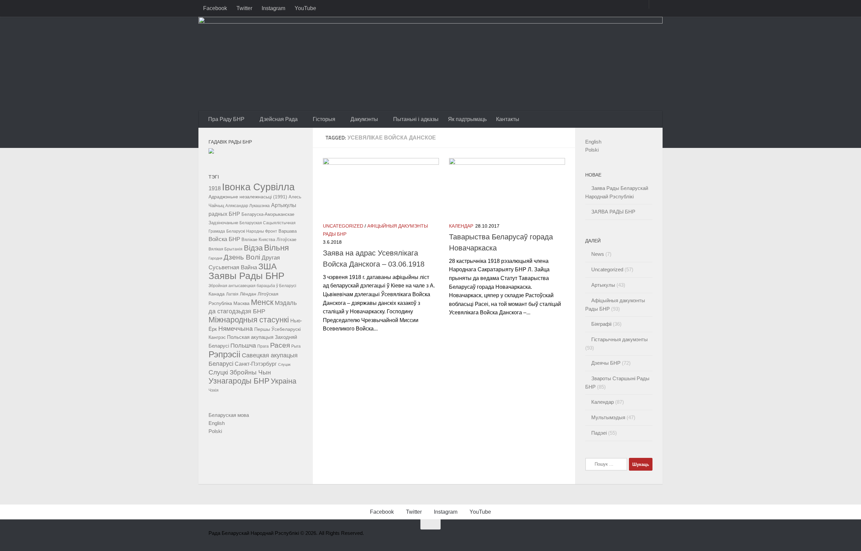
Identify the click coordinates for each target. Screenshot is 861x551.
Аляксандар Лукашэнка (247, 206)
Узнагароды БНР (239, 381)
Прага (263, 346)
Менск (262, 302)
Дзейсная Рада (279, 119)
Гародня (215, 258)
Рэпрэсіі (224, 354)
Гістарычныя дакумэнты (619, 339)
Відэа (253, 248)
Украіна (283, 381)
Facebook (215, 8)
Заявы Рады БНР (247, 275)
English (217, 423)
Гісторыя (324, 119)
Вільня (276, 247)
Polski (215, 431)
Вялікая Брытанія (225, 249)
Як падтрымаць (467, 119)
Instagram (273, 8)
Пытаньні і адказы (416, 119)
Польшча (243, 345)
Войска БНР (224, 239)
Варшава (287, 231)
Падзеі (599, 433)
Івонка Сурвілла (258, 186)
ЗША (267, 266)
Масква (241, 303)
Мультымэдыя (608, 417)
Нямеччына (235, 328)
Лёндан (248, 294)
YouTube (305, 8)
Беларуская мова (229, 415)
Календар (461, 226)
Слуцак (284, 364)
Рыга (296, 346)
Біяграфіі (601, 324)
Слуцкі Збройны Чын (240, 372)
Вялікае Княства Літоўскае (268, 239)
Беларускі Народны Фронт (251, 231)
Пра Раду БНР (226, 119)
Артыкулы (603, 285)
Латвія (232, 294)
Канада (217, 294)
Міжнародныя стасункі (249, 319)
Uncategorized (343, 226)
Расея (280, 345)
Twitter (244, 8)
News (597, 254)
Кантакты (507, 119)
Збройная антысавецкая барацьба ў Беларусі (252, 286)
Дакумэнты (364, 119)
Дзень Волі (242, 257)
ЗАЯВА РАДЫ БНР (613, 211)
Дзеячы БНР (606, 363)
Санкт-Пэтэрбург (256, 364)
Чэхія (214, 390)
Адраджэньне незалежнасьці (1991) (248, 196)
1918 (215, 188)
